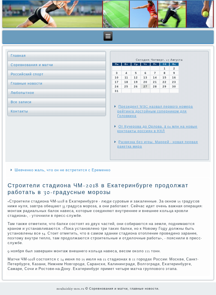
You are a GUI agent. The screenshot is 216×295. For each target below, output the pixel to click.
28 (155, 86)
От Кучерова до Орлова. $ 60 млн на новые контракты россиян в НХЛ (157, 128)
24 (117, 86)
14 (155, 77)
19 (136, 82)
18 (126, 82)
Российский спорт (27, 74)
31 (117, 91)
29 (164, 86)
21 (155, 82)
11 (126, 77)
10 (117, 77)
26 (136, 86)
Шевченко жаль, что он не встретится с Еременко (63, 170)
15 (164, 77)
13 (145, 77)
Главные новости (26, 83)
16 (174, 77)
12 (136, 77)
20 (145, 82)
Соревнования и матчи (32, 65)
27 (145, 86)
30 (174, 86)
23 (174, 82)
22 (164, 82)
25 (126, 86)
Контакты (19, 111)
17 (117, 82)
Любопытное (22, 93)
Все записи (21, 102)
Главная (18, 55)
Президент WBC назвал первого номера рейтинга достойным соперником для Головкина (155, 111)
